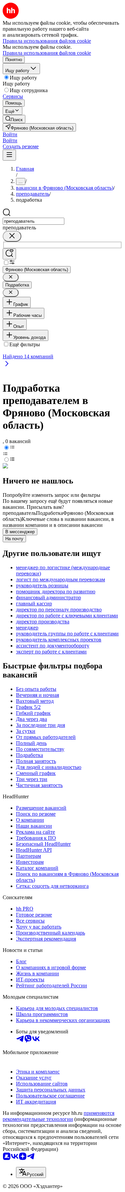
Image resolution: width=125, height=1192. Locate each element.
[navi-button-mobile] (9, 155)
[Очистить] (12, 236)
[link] (14, 119)
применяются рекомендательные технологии (58, 1116)
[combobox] (33, 221)
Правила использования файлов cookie (47, 53)
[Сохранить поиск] (9, 253)
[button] (10, 134)
